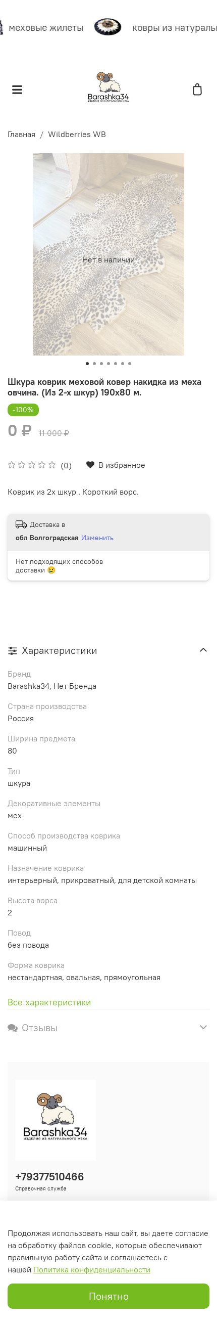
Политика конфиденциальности (91, 1269)
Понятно (109, 1296)
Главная (21, 134)
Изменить (97, 537)
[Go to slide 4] (108, 363)
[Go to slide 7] (129, 363)
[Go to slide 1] (87, 363)
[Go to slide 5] (115, 363)
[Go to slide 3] (101, 363)
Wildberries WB (77, 134)
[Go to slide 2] (94, 363)
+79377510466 (49, 1176)
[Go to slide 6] (122, 363)
